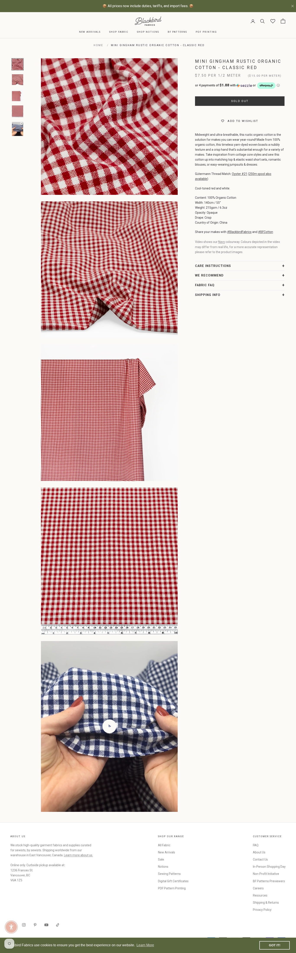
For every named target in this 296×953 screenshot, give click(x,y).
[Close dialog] (227, 423)
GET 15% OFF (190, 518)
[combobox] (189, 489)
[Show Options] (219, 489)
